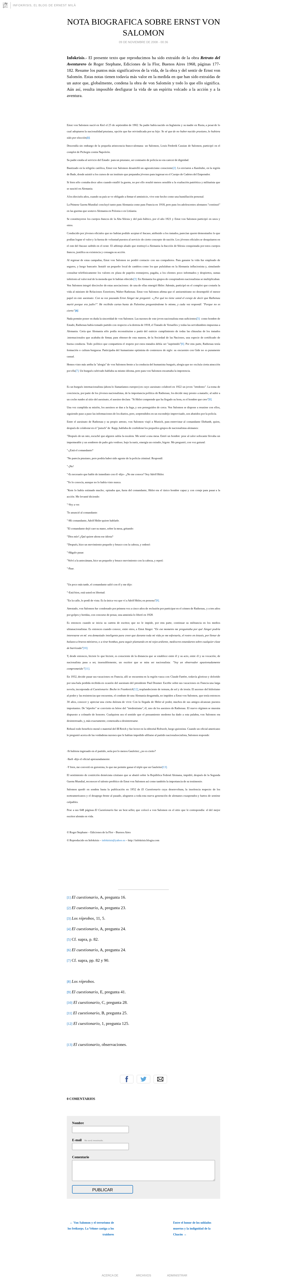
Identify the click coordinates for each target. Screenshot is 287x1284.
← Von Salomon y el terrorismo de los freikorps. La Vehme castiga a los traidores (91, 1228)
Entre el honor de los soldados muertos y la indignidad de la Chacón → (192, 1228)
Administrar (177, 1275)
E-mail (87, 1140)
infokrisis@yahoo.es (113, 840)
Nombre (78, 1123)
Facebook (126, 1079)
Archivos (143, 1275)
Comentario (80, 1157)
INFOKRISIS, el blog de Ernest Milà (44, 5)
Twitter (143, 1079)
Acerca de (110, 1275)
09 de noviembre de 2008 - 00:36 (143, 42)
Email (160, 1079)
